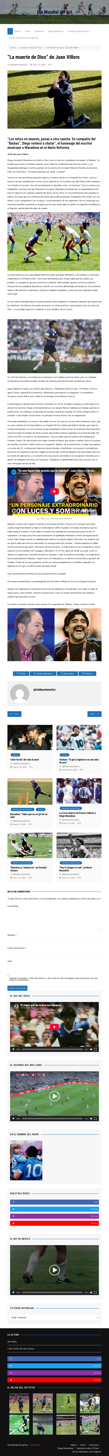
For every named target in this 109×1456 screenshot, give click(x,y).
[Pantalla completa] (95, 1049)
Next (92, 714)
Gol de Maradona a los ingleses (23, 38)
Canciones (39, 31)
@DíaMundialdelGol (18, 64)
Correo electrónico (16, 948)
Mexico (88, 673)
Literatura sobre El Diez (78, 31)
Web (9, 961)
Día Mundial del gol (54, 12)
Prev (16, 714)
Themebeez (34, 1445)
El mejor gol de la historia (22, 809)
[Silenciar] (91, 1049)
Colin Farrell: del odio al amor (24, 759)
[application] (54, 1027)
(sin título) (12, 1341)
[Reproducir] (13, 1049)
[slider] (52, 1118)
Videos (18, 31)
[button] (54, 1096)
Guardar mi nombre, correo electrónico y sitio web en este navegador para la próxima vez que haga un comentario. (53, 979)
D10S (22, 673)
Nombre (11, 935)
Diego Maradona (55, 31)
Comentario (12, 906)
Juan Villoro (69, 673)
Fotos (27, 31)
